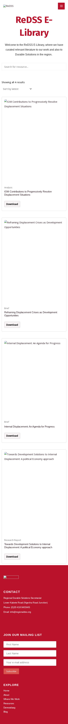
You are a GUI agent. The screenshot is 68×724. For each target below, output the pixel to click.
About (6, 695)
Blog (5, 711)
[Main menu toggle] (61, 6)
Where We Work (11, 699)
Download (12, 204)
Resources (8, 703)
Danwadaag (9, 707)
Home (6, 690)
